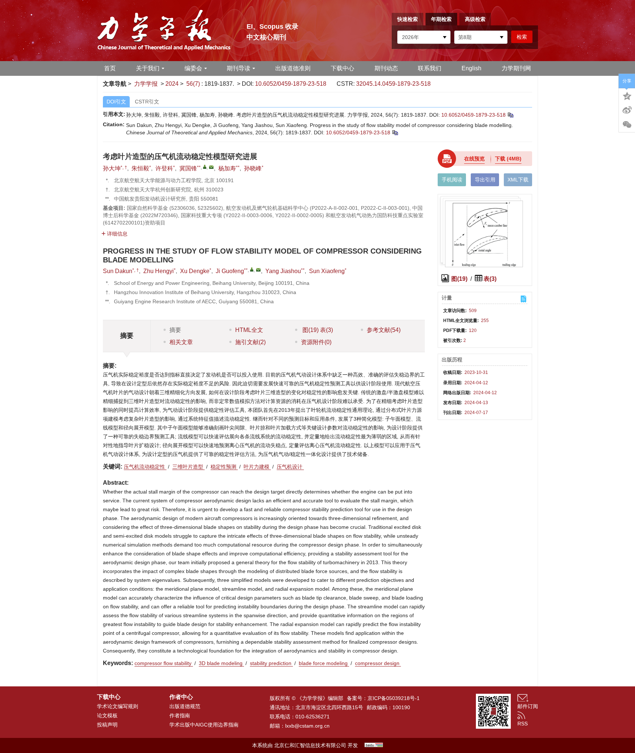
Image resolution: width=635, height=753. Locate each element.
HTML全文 (249, 330)
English (471, 68)
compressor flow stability (163, 663)
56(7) (193, 84)
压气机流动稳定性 (145, 467)
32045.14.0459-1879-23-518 (393, 84)
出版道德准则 (293, 68)
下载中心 (342, 68)
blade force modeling (324, 663)
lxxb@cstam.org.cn (307, 726)
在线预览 (474, 159)
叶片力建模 (257, 467)
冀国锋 (188, 168)
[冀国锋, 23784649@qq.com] (205, 167)
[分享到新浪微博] (627, 110)
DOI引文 (116, 102)
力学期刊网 (516, 68)
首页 (110, 68)
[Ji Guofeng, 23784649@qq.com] (252, 269)
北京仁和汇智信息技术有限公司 (310, 745)
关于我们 (147, 68)
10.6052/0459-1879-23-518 (290, 84)
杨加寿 (227, 168)
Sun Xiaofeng (327, 271)
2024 (172, 84)
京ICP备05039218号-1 (393, 698)
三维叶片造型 (188, 467)
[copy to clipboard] (394, 132)
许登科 (164, 168)
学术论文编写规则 (117, 706)
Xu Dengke (194, 271)
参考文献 (384, 330)
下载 (508, 159)
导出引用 (485, 180)
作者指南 (179, 715)
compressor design (378, 663)
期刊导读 (238, 68)
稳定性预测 (224, 467)
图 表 (317, 330)
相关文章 (181, 342)
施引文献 (250, 342)
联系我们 (429, 68)
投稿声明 (107, 725)
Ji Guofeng (230, 271)
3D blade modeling (221, 663)
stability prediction (271, 663)
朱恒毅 (140, 168)
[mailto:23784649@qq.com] (211, 167)
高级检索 (475, 19)
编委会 (193, 68)
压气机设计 (290, 467)
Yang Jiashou (283, 271)
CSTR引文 (147, 102)
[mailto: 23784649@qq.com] (258, 270)
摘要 (175, 330)
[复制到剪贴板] (510, 115)
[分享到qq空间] (627, 95)
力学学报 (146, 84)
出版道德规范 (184, 706)
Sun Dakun (117, 271)
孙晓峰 (253, 168)
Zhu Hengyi (158, 271)
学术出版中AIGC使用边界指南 (203, 725)
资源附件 (316, 342)
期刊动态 (386, 68)
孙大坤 (112, 168)
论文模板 (107, 715)
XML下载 (517, 180)
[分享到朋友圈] (627, 125)
